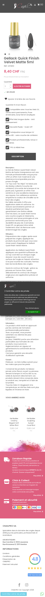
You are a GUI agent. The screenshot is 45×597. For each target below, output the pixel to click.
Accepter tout (33, 312)
